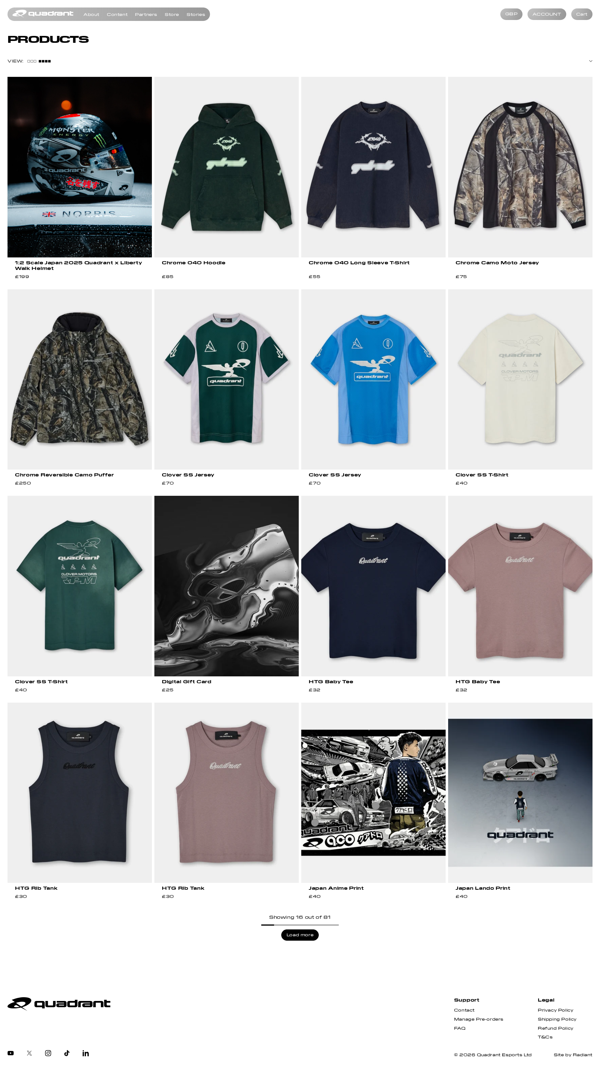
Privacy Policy (555, 1010)
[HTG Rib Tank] (80, 793)
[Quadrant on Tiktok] (67, 1054)
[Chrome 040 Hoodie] (226, 167)
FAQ (460, 1028)
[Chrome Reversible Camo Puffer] (80, 379)
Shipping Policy (557, 1019)
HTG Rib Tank (36, 888)
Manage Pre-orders (478, 1019)
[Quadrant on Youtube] (11, 1054)
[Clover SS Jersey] (226, 379)
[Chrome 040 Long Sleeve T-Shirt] (373, 167)
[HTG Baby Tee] (373, 586)
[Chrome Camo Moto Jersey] (520, 167)
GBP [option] (511, 14)
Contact (464, 1010)
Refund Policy (555, 1028)
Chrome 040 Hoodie (194, 263)
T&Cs (545, 1037)
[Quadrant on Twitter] (29, 1054)
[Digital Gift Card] (226, 586)
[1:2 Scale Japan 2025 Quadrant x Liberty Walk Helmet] (80, 167)
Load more (300, 935)
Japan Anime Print (336, 888)
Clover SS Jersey (188, 475)
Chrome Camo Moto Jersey (497, 263)
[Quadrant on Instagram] (48, 1054)
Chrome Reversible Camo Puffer (64, 475)
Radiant (582, 1055)
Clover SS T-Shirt (482, 475)
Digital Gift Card (187, 681)
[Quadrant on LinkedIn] (85, 1054)
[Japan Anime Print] (373, 793)
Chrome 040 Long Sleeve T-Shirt (359, 263)
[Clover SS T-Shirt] (520, 379)
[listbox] (511, 14)
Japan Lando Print (483, 888)
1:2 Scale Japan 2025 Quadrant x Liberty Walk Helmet (78, 265)
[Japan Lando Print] (520, 793)
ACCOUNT (546, 14)
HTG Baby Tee (331, 681)
